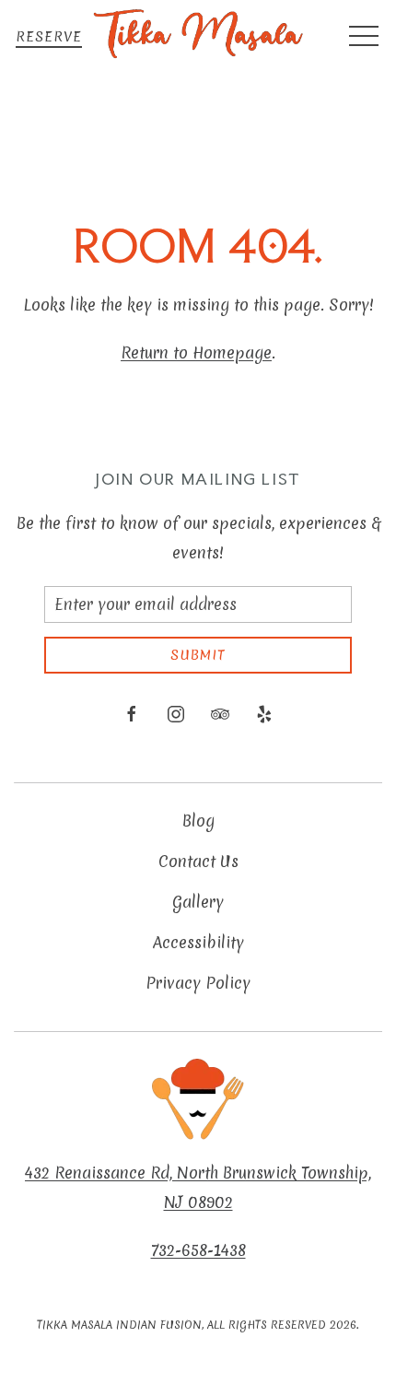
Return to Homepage (196, 352)
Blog (198, 820)
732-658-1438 (198, 1250)
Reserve (49, 37)
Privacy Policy (198, 982)
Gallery (198, 901)
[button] (364, 37)
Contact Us (198, 861)
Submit (198, 655)
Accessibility (198, 942)
